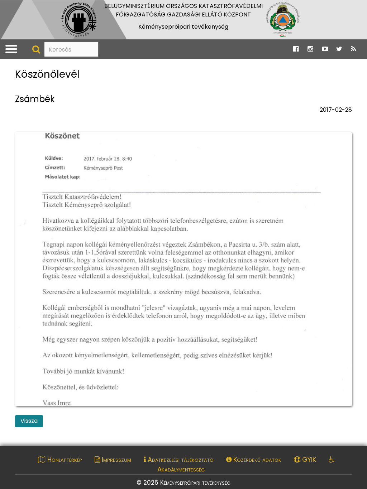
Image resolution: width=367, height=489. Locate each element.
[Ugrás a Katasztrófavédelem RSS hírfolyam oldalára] (353, 49)
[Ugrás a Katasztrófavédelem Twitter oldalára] (339, 49)
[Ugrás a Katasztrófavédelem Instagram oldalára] (310, 49)
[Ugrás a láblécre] (20, 7)
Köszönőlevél (47, 74)
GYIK (308, 459)
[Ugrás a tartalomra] (12, 7)
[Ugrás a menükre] (5, 7)
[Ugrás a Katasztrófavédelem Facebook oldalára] (296, 49)
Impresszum (115, 459)
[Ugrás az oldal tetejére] (19, 65)
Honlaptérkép (64, 459)
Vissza (29, 421)
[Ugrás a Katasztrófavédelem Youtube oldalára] (325, 49)
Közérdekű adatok (256, 459)
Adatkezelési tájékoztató (180, 459)
